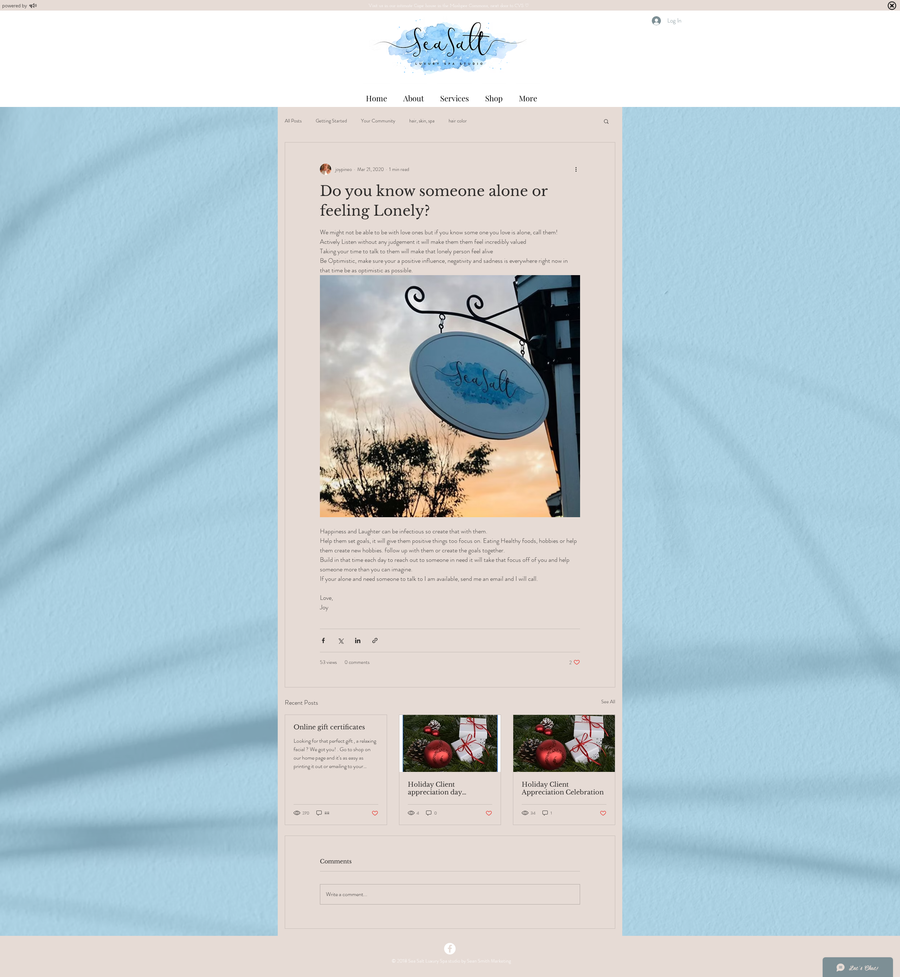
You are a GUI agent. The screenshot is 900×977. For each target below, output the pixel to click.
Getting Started (331, 121)
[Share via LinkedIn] (357, 640)
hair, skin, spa (422, 121)
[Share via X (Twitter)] (340, 640)
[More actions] (576, 169)
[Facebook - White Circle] (450, 948)
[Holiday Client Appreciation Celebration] (564, 743)
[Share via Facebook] (323, 640)
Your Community (378, 121)
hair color (458, 121)
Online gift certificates (329, 727)
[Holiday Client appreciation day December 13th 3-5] (450, 743)
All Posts (293, 121)
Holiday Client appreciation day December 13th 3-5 (438, 788)
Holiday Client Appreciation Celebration (563, 788)
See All (608, 701)
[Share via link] (375, 640)
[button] (606, 121)
